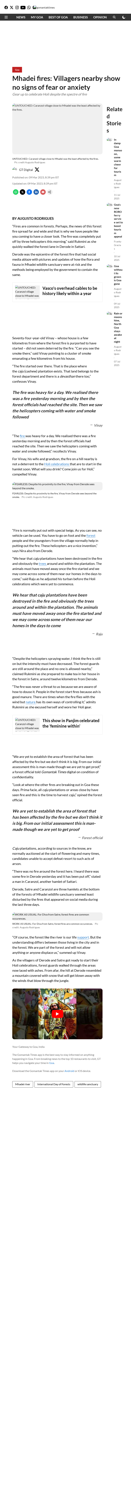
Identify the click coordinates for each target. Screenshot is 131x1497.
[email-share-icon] (43, 193)
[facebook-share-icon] (29, 193)
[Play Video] (57, 1014)
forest (90, 535)
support (83, 937)
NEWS (20, 17)
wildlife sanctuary (87, 1084)
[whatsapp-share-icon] (15, 193)
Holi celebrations (57, 464)
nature (31, 702)
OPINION (100, 17)
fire (22, 436)
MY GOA (37, 17)
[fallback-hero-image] (110, 139)
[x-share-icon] (22, 193)
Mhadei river (22, 1084)
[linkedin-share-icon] (36, 193)
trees (43, 563)
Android (69, 1070)
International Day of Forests (53, 1084)
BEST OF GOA (58, 17)
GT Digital (26, 170)
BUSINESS (80, 17)
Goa (51, 1062)
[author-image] (15, 169)
